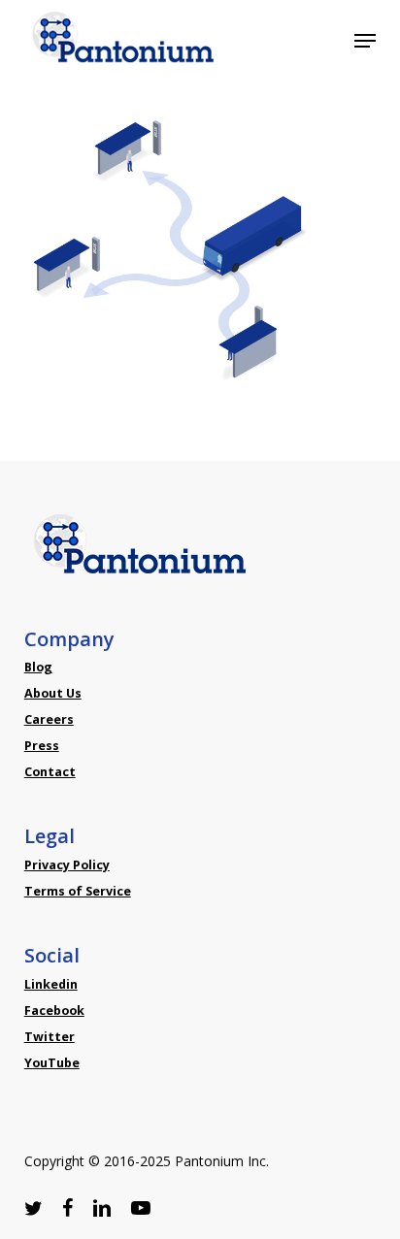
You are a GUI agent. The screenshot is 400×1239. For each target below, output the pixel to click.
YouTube (52, 1063)
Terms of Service (77, 891)
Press (41, 745)
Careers (49, 719)
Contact (50, 772)
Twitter (49, 1036)
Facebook (54, 1010)
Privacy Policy (67, 865)
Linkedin (51, 984)
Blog (38, 667)
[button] (365, 40)
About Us (53, 693)
